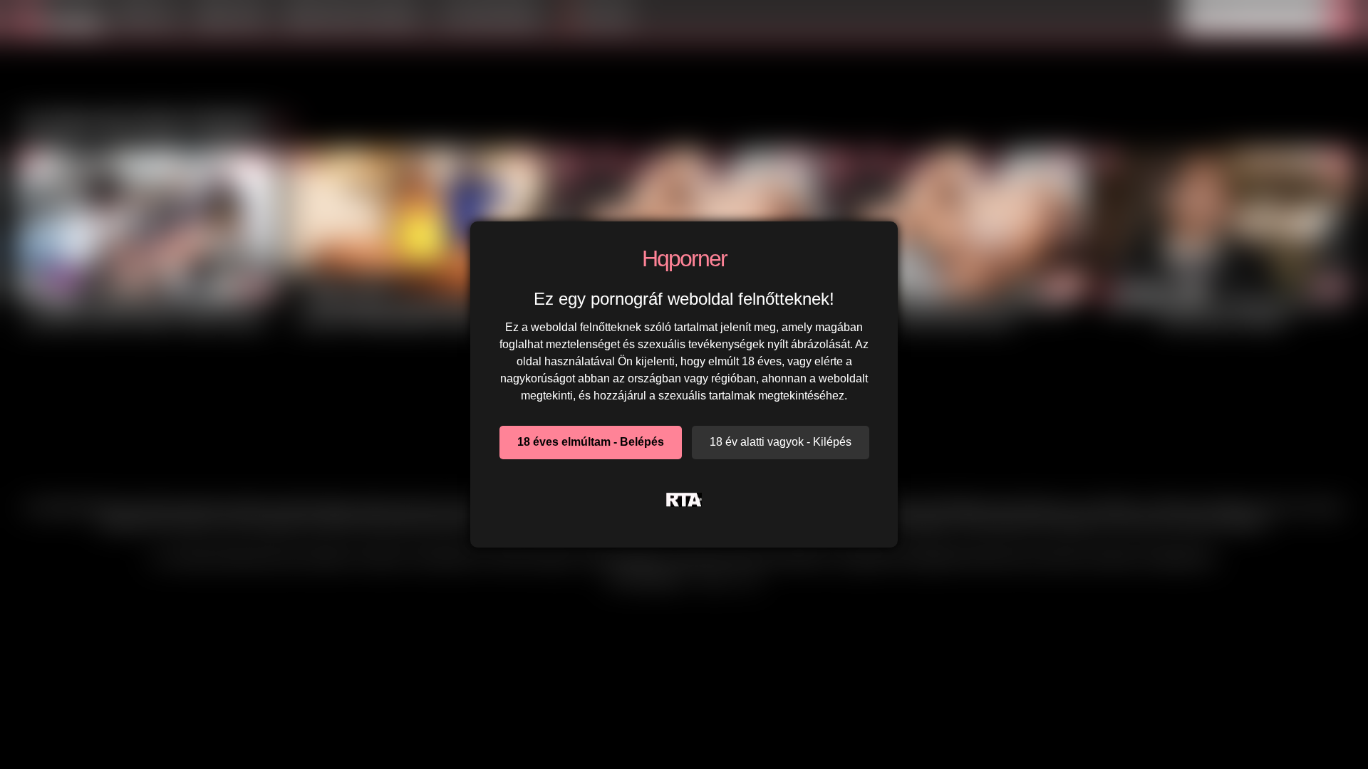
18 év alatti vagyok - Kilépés (780, 442)
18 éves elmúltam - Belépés (590, 442)
